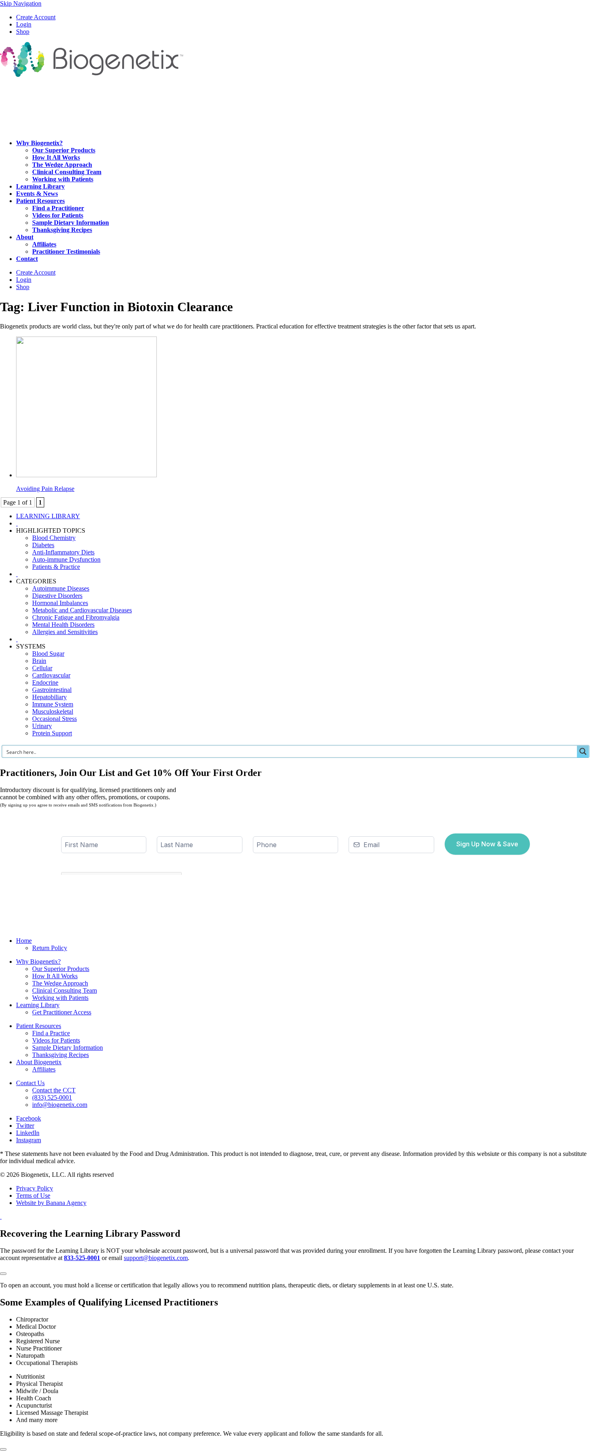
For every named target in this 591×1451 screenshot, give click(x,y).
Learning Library (38, 1005)
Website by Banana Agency (51, 1202)
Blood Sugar (48, 653)
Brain (39, 660)
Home (24, 940)
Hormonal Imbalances (60, 602)
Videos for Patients (56, 1040)
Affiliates (43, 1069)
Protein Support (52, 733)
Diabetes (43, 545)
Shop (22, 31)
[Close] (3, 1273)
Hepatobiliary (49, 697)
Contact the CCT (54, 1090)
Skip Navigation (20, 3)
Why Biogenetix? (38, 961)
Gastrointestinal (52, 689)
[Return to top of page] (1, 1216)
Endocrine (45, 682)
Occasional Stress (54, 718)
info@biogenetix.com (59, 1104)
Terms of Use (33, 1195)
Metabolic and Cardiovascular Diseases (82, 610)
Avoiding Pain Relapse (45, 488)
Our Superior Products (60, 968)
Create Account (35, 17)
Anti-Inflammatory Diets (63, 552)
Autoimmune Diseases (60, 588)
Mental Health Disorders (63, 624)
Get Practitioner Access (61, 1012)
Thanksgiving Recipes (60, 1054)
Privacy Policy (34, 1188)
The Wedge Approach (60, 983)
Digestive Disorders (57, 595)
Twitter (25, 1125)
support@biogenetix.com (156, 1257)
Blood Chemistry (54, 537)
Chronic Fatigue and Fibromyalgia (75, 617)
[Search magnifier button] (583, 751)
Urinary (42, 725)
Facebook (28, 1118)
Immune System (52, 704)
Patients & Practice (56, 566)
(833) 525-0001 (52, 1097)
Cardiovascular (51, 675)
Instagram (28, 1140)
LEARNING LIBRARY (48, 516)
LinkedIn (27, 1132)
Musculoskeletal (52, 711)
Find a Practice (51, 1033)
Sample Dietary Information (67, 1047)
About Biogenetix (39, 1062)
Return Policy (49, 947)
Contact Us (30, 1083)
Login (23, 24)
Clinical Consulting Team (64, 990)
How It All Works (55, 976)
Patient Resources (38, 1025)
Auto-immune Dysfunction (66, 559)
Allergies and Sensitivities (65, 631)
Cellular (42, 668)
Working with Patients (60, 997)
